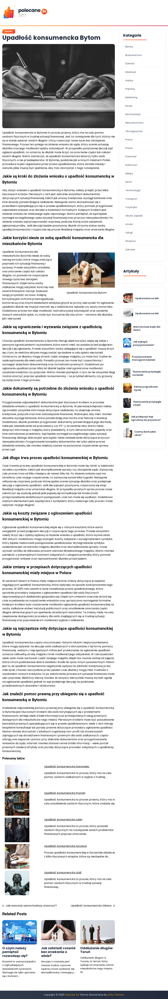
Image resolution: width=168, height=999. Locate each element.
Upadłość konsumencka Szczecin (65, 846)
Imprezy (130, 89)
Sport (128, 181)
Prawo (9, 31)
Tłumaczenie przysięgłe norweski (146, 373)
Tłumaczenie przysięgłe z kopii (147, 403)
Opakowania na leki (147, 298)
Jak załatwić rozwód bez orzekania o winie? (58, 952)
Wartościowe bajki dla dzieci (146, 328)
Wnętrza (130, 241)
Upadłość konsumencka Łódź (62, 872)
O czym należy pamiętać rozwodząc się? (15, 952)
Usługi (129, 232)
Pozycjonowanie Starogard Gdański (143, 358)
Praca (128, 139)
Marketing (131, 97)
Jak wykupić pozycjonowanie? (143, 343)
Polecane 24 (72, 994)
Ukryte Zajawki (134, 215)
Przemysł (130, 156)
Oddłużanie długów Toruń (96, 950)
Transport (131, 198)
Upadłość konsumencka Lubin (63, 819)
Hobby (129, 80)
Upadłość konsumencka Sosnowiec (66, 766)
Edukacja (130, 72)
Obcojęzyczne (134, 131)
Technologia (132, 190)
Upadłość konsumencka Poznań (64, 793)
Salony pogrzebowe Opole (146, 388)
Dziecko (130, 63)
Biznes (129, 46)
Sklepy (129, 173)
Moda (128, 106)
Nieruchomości (134, 122)
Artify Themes (115, 994)
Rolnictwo (131, 165)
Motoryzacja (132, 114)
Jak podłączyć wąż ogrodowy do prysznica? (146, 418)
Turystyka (131, 207)
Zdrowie (130, 249)
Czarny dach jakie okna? (145, 433)
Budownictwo (133, 55)
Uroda (129, 224)
